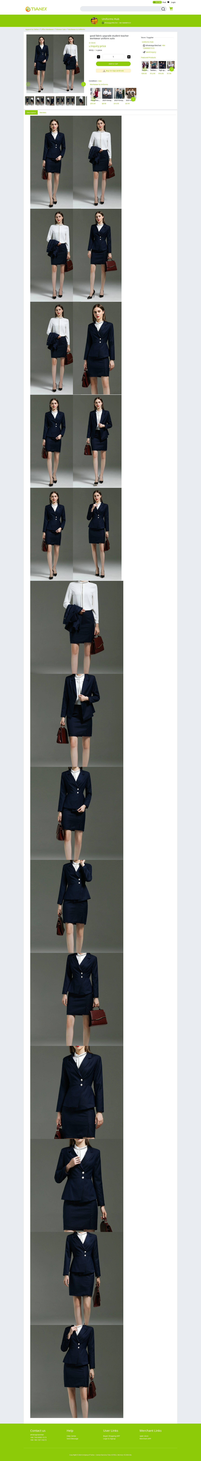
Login (173, 2)
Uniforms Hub (110, 19)
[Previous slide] (28, 84)
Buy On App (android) (115, 70)
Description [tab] (31, 112)
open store (144, 1436)
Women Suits (61, 29)
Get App (158, 2)
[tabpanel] (100, 768)
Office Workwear (47, 29)
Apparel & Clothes (32, 29)
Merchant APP (145, 1438)
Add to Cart (113, 64)
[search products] (163, 9)
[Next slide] (83, 84)
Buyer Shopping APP (111, 1436)
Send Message (72, 1438)
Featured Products (148, 57)
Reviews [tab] (43, 112)
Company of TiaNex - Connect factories (94, 1455)
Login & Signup (109, 1438)
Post (164, 2)
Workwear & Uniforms (76, 29)
